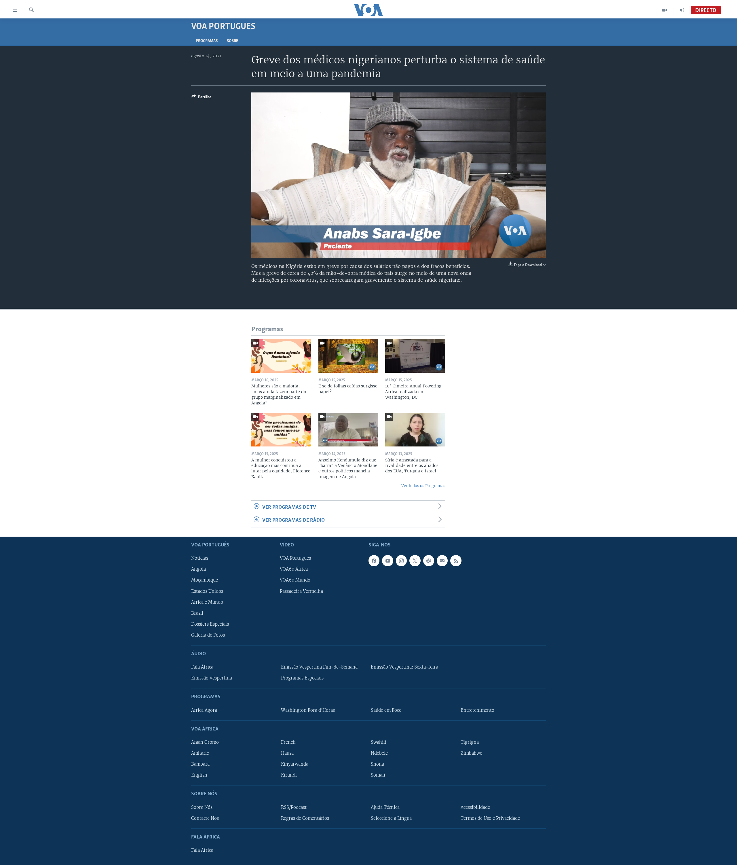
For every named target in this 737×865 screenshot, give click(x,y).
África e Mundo (207, 602)
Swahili (378, 742)
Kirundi (289, 775)
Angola (198, 569)
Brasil (197, 613)
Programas (207, 41)
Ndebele (379, 753)
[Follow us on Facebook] (373, 560)
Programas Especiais (302, 678)
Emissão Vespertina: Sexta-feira (404, 667)
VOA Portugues (295, 558)
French (288, 742)
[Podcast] (428, 560)
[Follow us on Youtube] (387, 560)
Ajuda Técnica (385, 807)
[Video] (664, 10)
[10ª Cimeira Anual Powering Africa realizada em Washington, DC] (415, 356)
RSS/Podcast (294, 807)
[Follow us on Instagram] (401, 560)
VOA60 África (294, 569)
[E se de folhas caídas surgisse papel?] (348, 356)
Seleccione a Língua (391, 818)
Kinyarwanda (294, 764)
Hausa (287, 753)
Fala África (202, 667)
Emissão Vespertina (211, 678)
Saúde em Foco (386, 710)
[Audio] (682, 10)
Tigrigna (470, 742)
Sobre (232, 41)
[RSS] (455, 560)
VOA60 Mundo (295, 580)
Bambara (200, 764)
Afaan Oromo (205, 742)
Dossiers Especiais (210, 623)
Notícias (199, 558)
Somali (378, 775)
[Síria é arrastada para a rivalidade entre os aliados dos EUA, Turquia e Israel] (415, 429)
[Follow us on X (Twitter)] (414, 560)
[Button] (201, 97)
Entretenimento (477, 710)
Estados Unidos (207, 591)
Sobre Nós (201, 807)
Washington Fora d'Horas (308, 710)
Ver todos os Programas (423, 485)
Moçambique (204, 580)
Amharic (200, 753)
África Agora (204, 710)
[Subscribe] (442, 560)
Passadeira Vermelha (301, 591)
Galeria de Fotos (208, 634)
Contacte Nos (205, 818)
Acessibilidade (475, 807)
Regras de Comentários (305, 818)
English (199, 775)
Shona (377, 764)
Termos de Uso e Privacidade (490, 818)
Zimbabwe (471, 753)
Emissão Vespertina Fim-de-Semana (319, 667)
